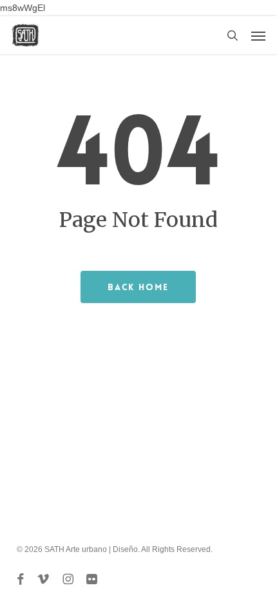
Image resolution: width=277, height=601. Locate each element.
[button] (258, 35)
